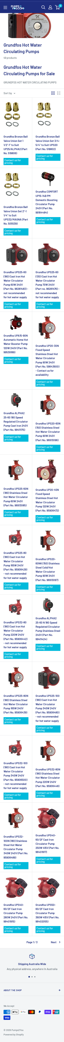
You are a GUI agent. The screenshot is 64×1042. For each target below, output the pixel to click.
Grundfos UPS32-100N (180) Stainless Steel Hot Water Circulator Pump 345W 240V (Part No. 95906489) (16, 847)
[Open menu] (5, 7)
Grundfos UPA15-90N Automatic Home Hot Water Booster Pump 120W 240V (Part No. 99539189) (16, 344)
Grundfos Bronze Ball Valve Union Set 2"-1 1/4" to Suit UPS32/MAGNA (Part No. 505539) (16, 215)
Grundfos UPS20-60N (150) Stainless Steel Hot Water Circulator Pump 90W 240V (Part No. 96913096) (48, 432)
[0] (57, 7)
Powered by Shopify (14, 1034)
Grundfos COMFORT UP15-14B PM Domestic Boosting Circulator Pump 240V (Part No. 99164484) (47, 202)
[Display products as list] (58, 93)
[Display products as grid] (53, 93)
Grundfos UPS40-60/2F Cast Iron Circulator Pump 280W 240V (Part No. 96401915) (16, 913)
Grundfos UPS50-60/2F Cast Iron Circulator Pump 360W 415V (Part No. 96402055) (47, 913)
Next (54, 942)
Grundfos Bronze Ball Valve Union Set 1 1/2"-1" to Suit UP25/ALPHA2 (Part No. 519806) (16, 145)
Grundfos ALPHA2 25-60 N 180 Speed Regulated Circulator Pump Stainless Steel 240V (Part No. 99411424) (48, 629)
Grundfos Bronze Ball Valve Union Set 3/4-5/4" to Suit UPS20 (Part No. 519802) (48, 143)
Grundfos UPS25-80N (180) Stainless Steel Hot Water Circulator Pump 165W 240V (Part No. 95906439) (16, 704)
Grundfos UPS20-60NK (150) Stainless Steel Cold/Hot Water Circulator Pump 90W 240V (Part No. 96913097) (48, 569)
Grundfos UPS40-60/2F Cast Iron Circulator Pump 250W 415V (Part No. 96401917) (47, 844)
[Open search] (43, 7)
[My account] (50, 7)
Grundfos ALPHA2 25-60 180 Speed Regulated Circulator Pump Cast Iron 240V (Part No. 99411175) (16, 421)
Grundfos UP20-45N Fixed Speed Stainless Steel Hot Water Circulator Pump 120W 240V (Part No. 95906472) (47, 500)
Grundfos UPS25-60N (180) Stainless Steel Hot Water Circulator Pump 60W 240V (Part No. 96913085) (16, 497)
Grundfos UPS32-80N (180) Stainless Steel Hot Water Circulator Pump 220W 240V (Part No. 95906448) (48, 778)
